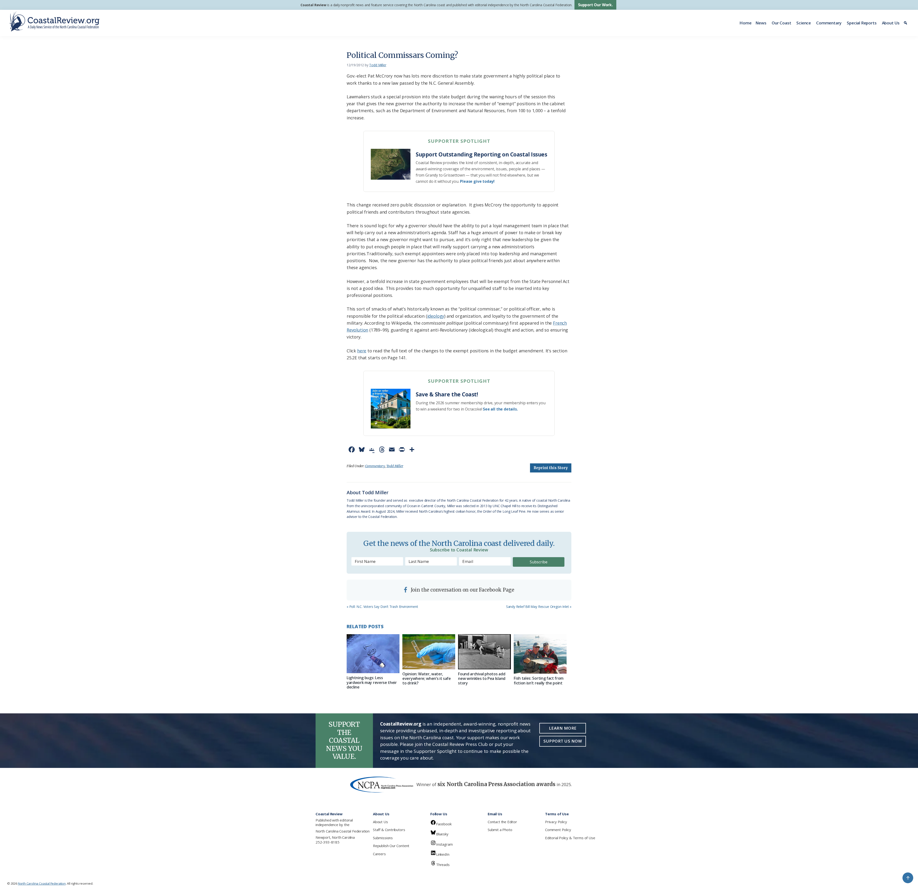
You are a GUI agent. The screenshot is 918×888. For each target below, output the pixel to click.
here (361, 351)
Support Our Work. (595, 4)
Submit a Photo (500, 829)
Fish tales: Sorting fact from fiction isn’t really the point (538, 680)
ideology (435, 316)
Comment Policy (558, 829)
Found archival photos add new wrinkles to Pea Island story (481, 678)
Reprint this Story (551, 468)
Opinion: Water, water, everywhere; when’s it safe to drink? (426, 678)
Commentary (829, 23)
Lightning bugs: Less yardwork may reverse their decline (372, 682)
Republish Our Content (391, 845)
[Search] (906, 23)
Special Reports (861, 23)
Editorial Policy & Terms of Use (570, 837)
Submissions (383, 837)
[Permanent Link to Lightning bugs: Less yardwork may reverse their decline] (373, 653)
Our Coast (781, 23)
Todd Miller (394, 466)
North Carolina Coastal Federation (343, 831)
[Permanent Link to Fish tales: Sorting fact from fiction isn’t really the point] (540, 654)
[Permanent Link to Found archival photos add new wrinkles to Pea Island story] (484, 651)
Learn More (563, 728)
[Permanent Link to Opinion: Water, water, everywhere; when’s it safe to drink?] (428, 651)
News (760, 23)
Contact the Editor (502, 821)
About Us (891, 23)
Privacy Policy (556, 821)
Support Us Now (562, 741)
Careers (379, 853)
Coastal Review (313, 5)
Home (745, 23)
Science (803, 23)
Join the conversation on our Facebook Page (462, 590)
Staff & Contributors (389, 829)
